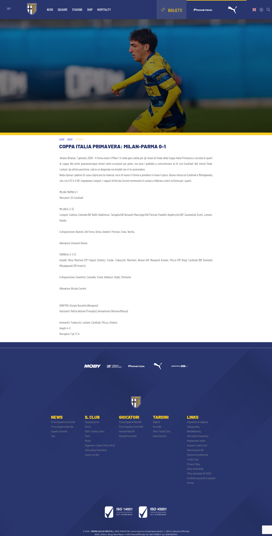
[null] (92, 366)
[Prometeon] (136, 366)
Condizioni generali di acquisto (201, 478)
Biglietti (156, 422)
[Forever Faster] (158, 366)
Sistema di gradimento (197, 454)
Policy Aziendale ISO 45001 (199, 473)
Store (87, 436)
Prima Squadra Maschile (62, 426)
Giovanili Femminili (128, 436)
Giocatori (129, 417)
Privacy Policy (193, 464)
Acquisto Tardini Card (197, 445)
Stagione (77, 9)
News (50, 9)
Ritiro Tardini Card (161, 431)
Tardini (161, 417)
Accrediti (157, 426)
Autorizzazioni (159, 436)
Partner (190, 482)
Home (61, 139)
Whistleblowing (194, 431)
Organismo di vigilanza (197, 422)
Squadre (63, 9)
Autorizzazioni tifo (195, 450)
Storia (88, 426)
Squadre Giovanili (59, 431)
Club (53, 436)
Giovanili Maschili (127, 431)
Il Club (92, 417)
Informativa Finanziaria (96, 450)
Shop (90, 9)
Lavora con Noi (92, 454)
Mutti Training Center (95, 431)
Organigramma (92, 422)
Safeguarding (193, 426)
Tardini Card (192, 459)
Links (192, 417)
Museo (88, 440)
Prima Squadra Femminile (63, 422)
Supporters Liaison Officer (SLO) (100, 445)
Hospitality (104, 9)
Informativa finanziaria (197, 436)
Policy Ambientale (195, 468)
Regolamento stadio (196, 440)
